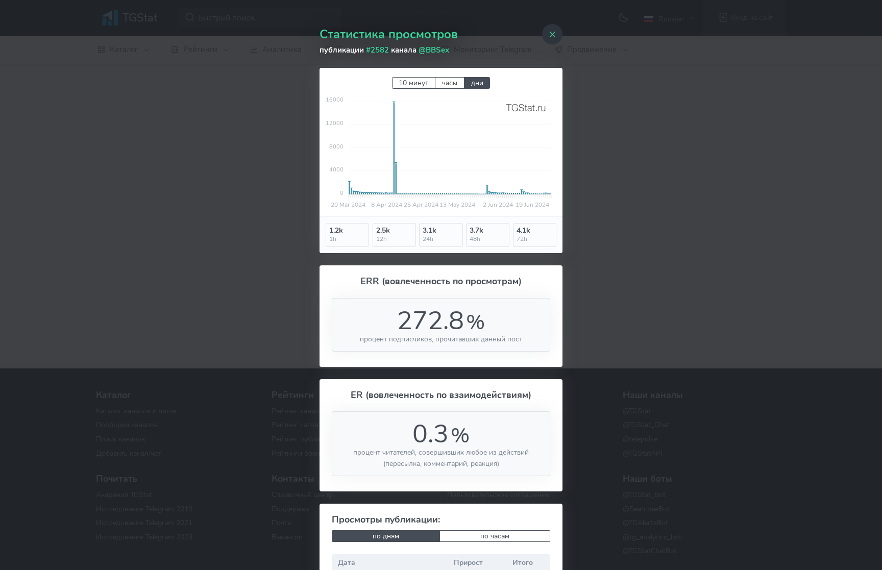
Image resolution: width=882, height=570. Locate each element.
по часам (494, 536)
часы (449, 83)
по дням (386, 536)
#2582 (377, 50)
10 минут (413, 83)
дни (477, 83)
